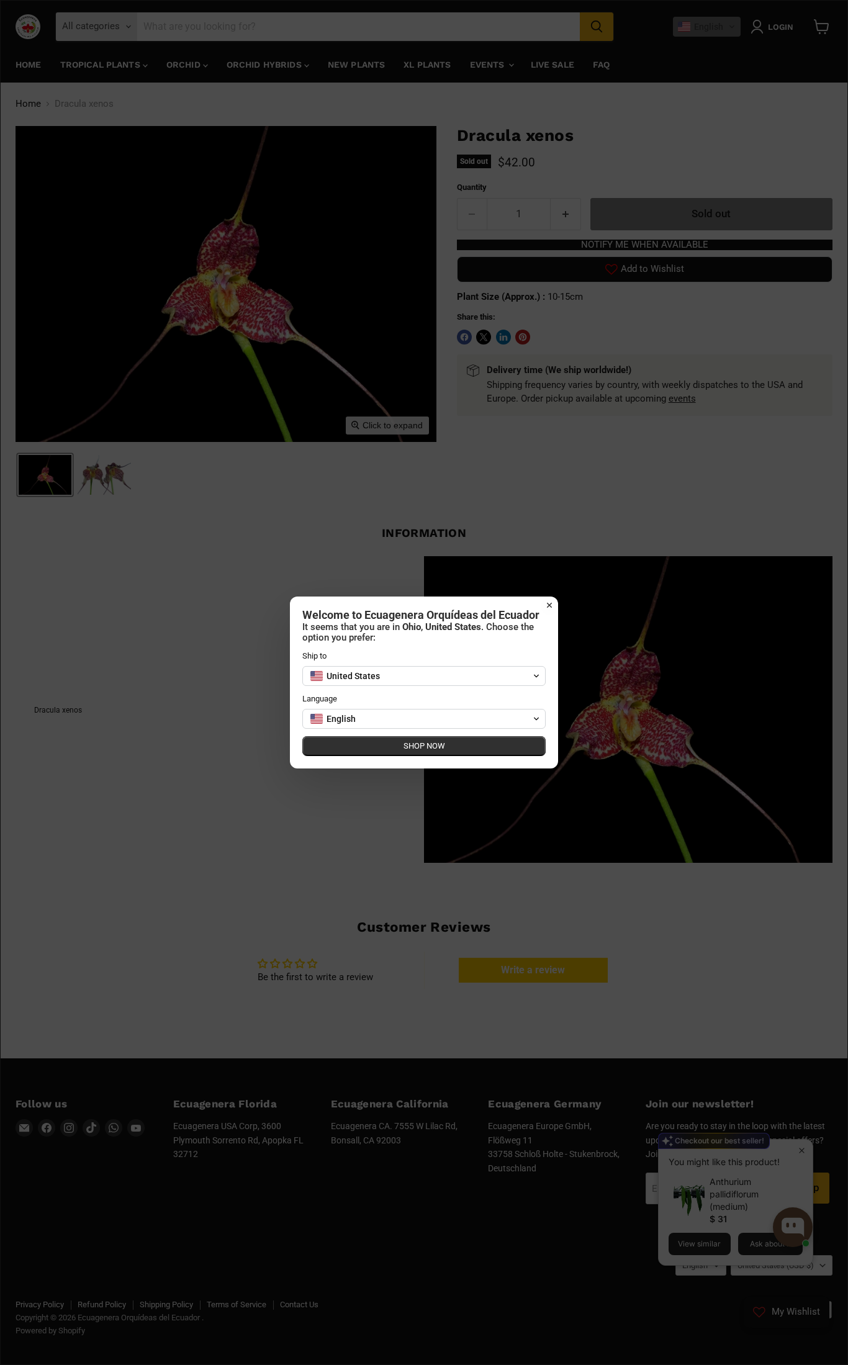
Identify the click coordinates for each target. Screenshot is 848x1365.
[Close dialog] (549, 605)
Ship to (314, 655)
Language (319, 698)
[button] (424, 676)
